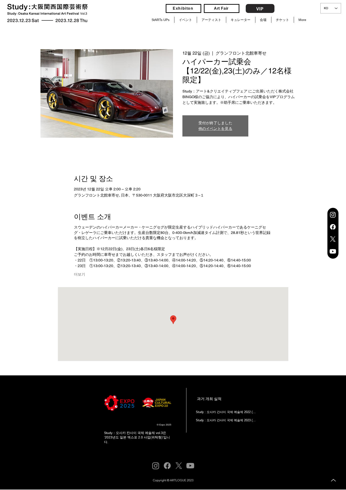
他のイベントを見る (215, 128)
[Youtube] (333, 251)
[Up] (333, 480)
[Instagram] (333, 214)
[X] (333, 239)
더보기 (79, 274)
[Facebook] (333, 227)
